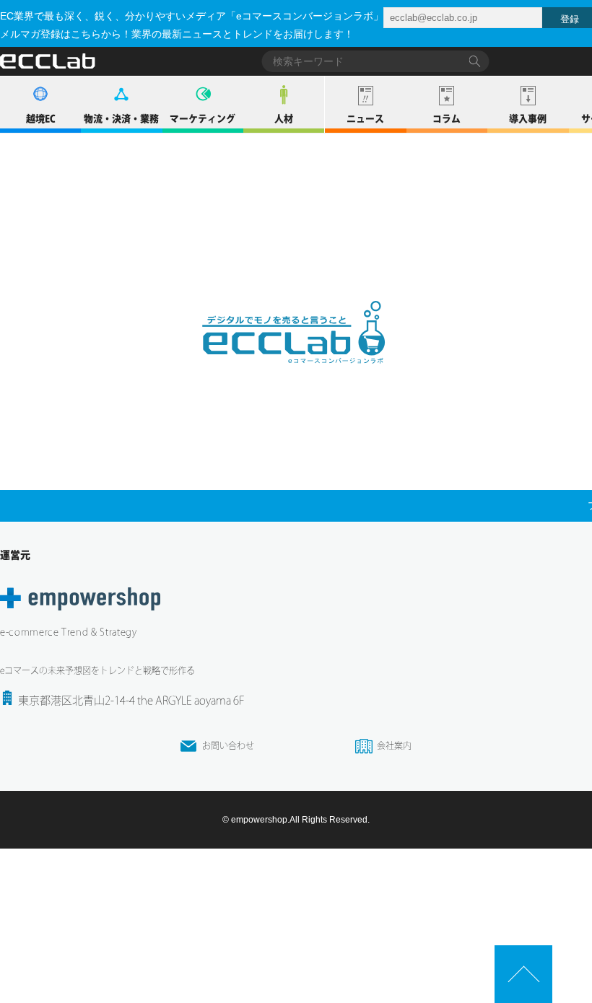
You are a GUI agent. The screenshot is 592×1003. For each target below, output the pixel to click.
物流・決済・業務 (121, 118)
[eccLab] (296, 375)
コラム (446, 118)
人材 (283, 118)
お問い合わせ (228, 745)
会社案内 (394, 745)
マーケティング (202, 118)
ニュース (365, 118)
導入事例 (528, 118)
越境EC (41, 118)
